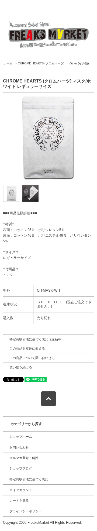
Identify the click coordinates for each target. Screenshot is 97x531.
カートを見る (19, 500)
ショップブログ (20, 468)
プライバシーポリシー (25, 511)
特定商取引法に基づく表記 (28, 479)
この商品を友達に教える (27, 348)
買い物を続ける (20, 367)
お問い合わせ (19, 447)
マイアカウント (20, 490)
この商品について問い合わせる (32, 358)
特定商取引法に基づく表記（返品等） (36, 339)
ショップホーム (20, 437)
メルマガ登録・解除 (24, 458)
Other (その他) (79, 63)
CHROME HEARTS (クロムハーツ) (41, 63)
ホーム (8, 63)
